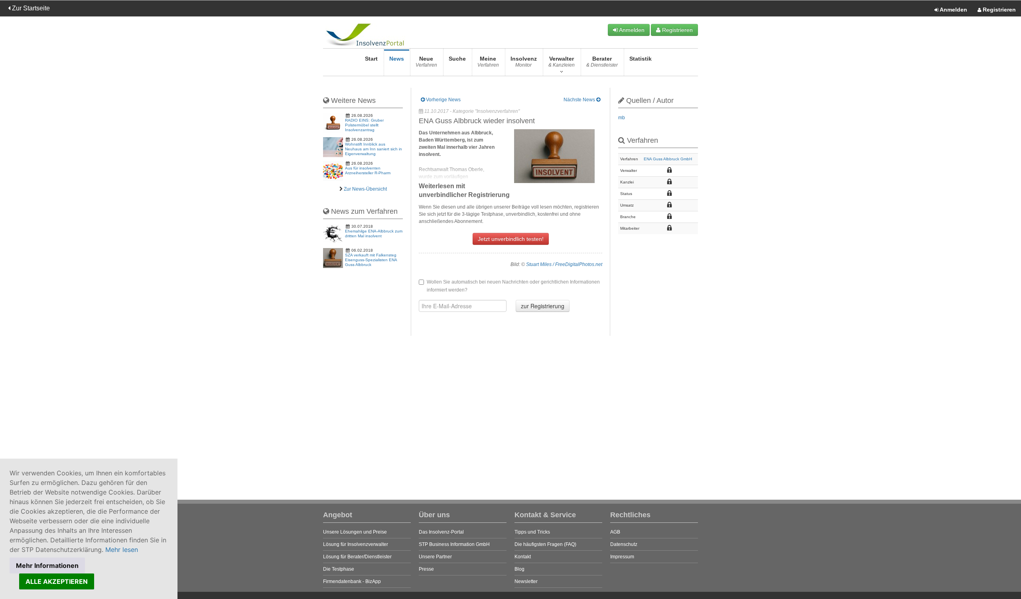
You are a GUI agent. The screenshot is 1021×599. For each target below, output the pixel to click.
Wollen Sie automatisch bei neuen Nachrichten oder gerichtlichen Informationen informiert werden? (513, 286)
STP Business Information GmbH (454, 544)
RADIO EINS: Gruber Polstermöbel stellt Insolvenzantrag (364, 125)
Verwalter (561, 61)
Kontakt (522, 557)
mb (621, 117)
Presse (426, 569)
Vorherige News (443, 99)
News (396, 58)
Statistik (640, 58)
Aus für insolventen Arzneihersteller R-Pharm (367, 170)
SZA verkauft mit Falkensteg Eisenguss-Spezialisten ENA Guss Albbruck (371, 260)
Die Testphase (338, 569)
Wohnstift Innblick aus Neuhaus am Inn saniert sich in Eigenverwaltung (373, 149)
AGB (615, 532)
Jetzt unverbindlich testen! (511, 239)
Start (371, 58)
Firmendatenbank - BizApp (352, 581)
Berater (602, 61)
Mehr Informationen (47, 565)
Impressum (622, 557)
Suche (457, 58)
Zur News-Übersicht (365, 189)
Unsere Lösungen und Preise (355, 532)
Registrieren (998, 9)
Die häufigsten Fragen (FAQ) (545, 544)
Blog (519, 569)
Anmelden (952, 9)
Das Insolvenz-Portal (441, 532)
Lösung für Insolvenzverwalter (355, 544)
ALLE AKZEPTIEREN (57, 581)
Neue (426, 61)
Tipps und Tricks (532, 532)
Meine (488, 61)
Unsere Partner (435, 557)
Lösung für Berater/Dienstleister (357, 557)
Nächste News (580, 99)
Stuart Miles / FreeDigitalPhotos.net (564, 264)
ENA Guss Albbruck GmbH (668, 159)
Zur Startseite (30, 8)
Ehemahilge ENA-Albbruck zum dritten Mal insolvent (373, 233)
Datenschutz (623, 544)
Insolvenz (523, 61)
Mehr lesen (121, 550)
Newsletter (526, 581)
